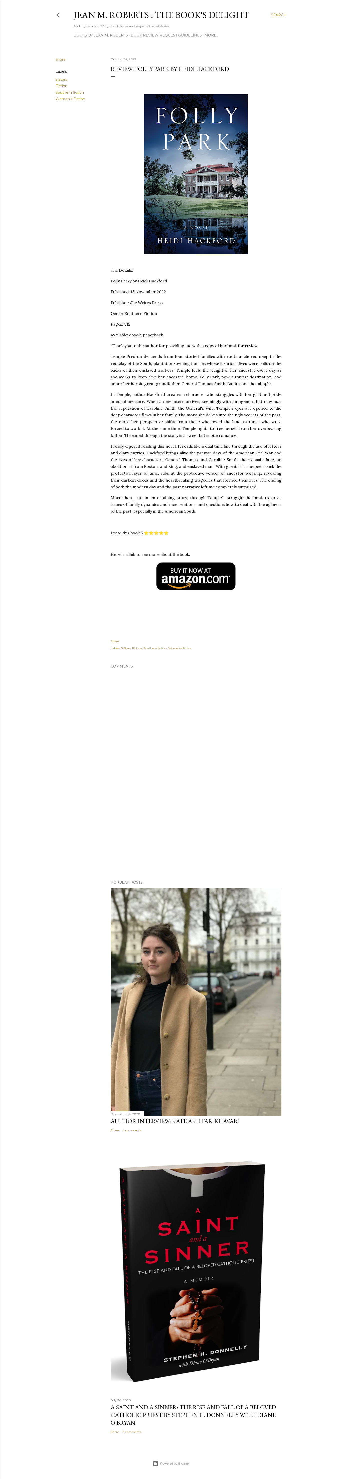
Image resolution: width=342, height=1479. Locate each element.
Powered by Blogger (175, 1463)
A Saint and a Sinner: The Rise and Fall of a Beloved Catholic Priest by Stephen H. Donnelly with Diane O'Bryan (193, 1415)
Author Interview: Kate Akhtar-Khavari (175, 1121)
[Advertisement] (196, 833)
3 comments (132, 1432)
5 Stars (61, 79)
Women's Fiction (70, 99)
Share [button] (61, 59)
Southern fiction (70, 92)
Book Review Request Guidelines (166, 35)
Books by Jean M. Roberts (101, 35)
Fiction (61, 86)
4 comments (132, 1130)
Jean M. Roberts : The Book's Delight (161, 15)
